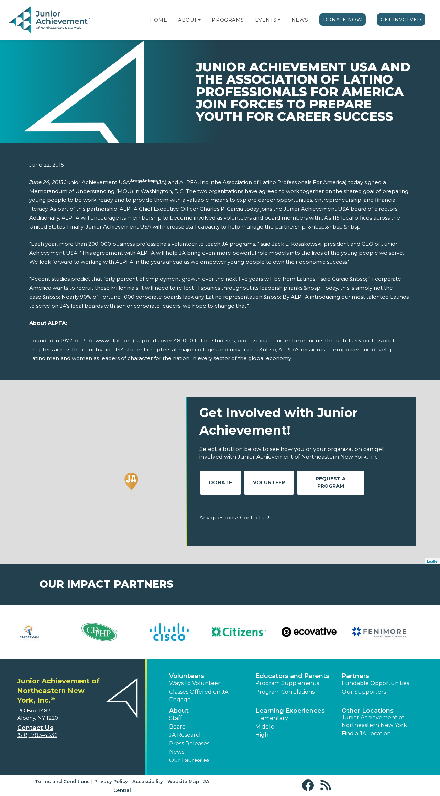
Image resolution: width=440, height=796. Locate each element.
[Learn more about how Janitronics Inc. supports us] (395, 632)
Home (158, 20)
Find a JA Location (366, 733)
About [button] (179, 711)
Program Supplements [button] (287, 683)
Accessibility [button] (147, 781)
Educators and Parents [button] (292, 676)
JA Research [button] (186, 735)
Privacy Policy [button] (111, 781)
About (187, 20)
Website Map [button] (183, 781)
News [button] (176, 752)
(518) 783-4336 (37, 735)
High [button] (261, 735)
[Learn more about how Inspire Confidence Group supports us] (324, 632)
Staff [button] (175, 718)
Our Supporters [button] (364, 692)
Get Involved (401, 20)
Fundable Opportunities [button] (375, 683)
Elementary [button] (271, 718)
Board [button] (177, 726)
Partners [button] (355, 676)
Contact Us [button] (35, 728)
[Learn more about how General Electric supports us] (115, 632)
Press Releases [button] (189, 743)
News (300, 20)
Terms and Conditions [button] (62, 781)
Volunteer (269, 482)
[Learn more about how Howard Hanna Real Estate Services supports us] (255, 632)
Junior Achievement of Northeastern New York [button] (374, 721)
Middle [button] (264, 726)
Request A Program (331, 482)
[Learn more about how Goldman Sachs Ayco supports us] (185, 632)
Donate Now (342, 20)
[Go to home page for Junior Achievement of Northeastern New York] (50, 20)
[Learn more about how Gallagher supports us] (45, 632)
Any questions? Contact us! (234, 517)
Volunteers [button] (186, 676)
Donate (220, 482)
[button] (199, 20)
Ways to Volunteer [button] (194, 683)
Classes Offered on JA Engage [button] (198, 696)
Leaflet (432, 561)
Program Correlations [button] (285, 692)
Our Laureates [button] (189, 760)
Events (265, 20)
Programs (228, 20)
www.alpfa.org (114, 340)
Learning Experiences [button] (290, 711)
